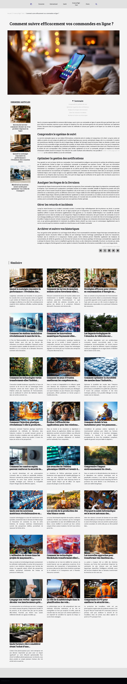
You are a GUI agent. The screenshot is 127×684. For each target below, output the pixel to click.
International (53, 4)
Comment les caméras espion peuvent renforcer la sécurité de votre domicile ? (25, 469)
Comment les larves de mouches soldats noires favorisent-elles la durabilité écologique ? (63, 291)
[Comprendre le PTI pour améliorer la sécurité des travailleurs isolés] (100, 588)
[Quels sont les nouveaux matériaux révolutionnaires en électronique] (26, 500)
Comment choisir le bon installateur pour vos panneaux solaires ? (100, 425)
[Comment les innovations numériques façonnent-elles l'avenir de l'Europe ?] (63, 322)
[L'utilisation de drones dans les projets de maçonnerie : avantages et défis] (26, 544)
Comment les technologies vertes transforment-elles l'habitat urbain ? (25, 380)
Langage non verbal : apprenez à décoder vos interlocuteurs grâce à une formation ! (26, 602)
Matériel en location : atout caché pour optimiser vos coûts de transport (20, 188)
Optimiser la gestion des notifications (78, 107)
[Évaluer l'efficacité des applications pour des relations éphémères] (63, 411)
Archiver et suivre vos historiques (78, 115)
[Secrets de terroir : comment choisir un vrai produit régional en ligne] (20, 114)
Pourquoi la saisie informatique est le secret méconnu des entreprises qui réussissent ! (99, 513)
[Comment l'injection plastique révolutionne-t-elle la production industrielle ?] (26, 411)
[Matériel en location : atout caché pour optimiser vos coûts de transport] (20, 174)
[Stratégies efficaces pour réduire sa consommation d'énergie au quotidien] (100, 278)
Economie (41, 4)
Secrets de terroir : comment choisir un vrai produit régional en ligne (20, 128)
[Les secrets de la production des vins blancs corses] (63, 500)
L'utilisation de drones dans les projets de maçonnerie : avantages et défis (25, 558)
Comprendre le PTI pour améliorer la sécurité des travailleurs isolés (96, 602)
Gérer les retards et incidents (77, 112)
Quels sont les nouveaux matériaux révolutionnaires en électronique (25, 513)
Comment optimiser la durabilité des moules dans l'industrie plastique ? (100, 380)
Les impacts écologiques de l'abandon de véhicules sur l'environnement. (97, 336)
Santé (65, 4)
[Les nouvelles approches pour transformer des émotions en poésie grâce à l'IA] (100, 544)
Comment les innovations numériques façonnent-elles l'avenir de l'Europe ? (60, 336)
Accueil (9, 13)
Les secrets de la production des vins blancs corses (62, 512)
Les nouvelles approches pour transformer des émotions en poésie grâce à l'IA (98, 558)
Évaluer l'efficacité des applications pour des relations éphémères (62, 425)
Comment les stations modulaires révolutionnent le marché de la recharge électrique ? (26, 336)
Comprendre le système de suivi (78, 104)
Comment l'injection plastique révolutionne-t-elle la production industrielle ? (26, 425)
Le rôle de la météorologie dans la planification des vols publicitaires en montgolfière (63, 602)
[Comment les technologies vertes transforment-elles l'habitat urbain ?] (26, 367)
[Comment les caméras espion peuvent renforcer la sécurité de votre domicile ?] (26, 455)
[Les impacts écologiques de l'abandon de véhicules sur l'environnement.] (100, 322)
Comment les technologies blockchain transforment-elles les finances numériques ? (63, 558)
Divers (88, 4)
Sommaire (78, 101)
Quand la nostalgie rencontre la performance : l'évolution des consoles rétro (20, 158)
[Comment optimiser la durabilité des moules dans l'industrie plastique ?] (100, 367)
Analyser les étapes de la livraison (77, 110)
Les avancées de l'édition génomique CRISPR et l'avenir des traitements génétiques (63, 469)
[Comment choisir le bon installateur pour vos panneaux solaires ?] (100, 411)
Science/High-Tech (76, 4)
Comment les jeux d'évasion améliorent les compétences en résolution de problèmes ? (62, 380)
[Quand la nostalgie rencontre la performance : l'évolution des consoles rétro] (20, 143)
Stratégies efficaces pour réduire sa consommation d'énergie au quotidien (100, 291)
